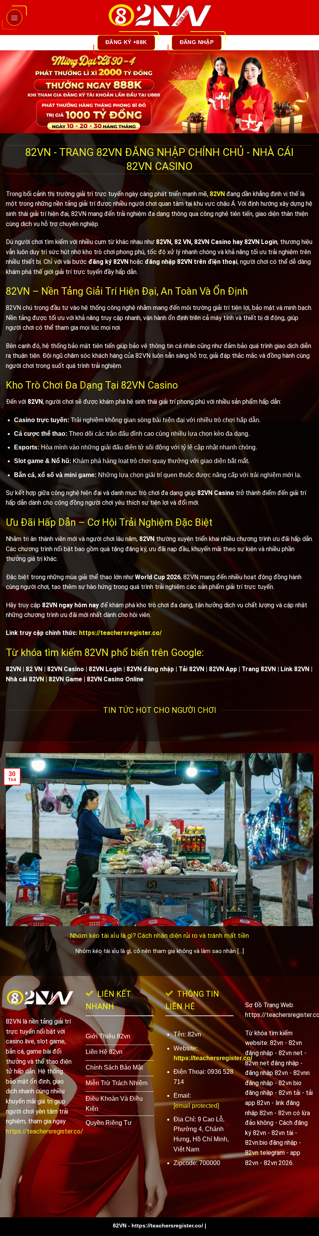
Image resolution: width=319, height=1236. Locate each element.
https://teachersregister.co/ (120, 633)
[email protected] (196, 1105)
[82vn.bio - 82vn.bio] (159, 17)
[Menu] (14, 17)
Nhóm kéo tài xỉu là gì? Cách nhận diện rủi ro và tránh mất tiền (159, 935)
